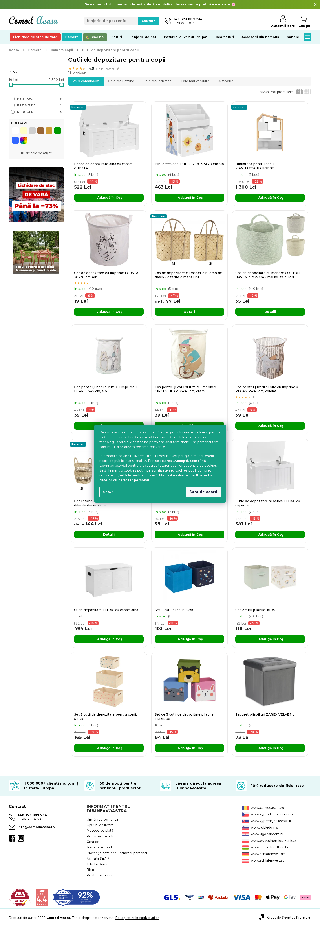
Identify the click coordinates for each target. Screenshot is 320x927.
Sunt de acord (203, 492)
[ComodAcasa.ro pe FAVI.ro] (20, 897)
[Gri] (32, 131)
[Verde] (57, 131)
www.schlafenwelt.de (268, 854)
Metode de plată (100, 831)
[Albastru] (15, 141)
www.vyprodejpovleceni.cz (272, 814)
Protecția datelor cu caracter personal (117, 853)
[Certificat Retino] (76, 897)
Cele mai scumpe (157, 81)
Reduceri (39, 112)
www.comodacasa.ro (267, 808)
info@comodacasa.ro (36, 827)
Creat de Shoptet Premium (289, 918)
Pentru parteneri (100, 875)
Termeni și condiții (101, 847)
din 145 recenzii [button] (106, 69)
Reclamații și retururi (103, 836)
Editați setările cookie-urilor (137, 918)
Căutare (149, 21)
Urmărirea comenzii (102, 820)
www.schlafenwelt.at (267, 860)
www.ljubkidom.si (264, 827)
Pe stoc (39, 99)
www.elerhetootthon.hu (270, 847)
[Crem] (23, 131)
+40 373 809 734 (32, 815)
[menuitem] (35, 37)
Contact (93, 842)
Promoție (39, 105)
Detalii (189, 312)
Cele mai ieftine (121, 81)
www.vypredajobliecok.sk (271, 821)
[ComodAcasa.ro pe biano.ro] (41, 897)
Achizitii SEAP (98, 858)
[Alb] (15, 131)
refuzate (106, 475)
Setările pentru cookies (117, 470)
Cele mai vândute (195, 81)
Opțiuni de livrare (100, 825)
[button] (118, 68)
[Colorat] (23, 140)
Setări (108, 492)
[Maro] (40, 131)
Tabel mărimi (97, 864)
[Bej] (49, 131)
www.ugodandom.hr (267, 834)
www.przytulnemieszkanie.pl (274, 841)
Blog (90, 870)
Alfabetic (225, 81)
